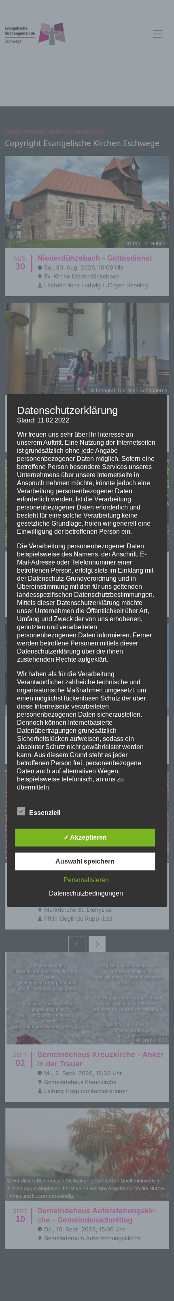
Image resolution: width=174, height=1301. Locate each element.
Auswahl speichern (85, 861)
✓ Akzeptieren (85, 837)
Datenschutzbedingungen (86, 893)
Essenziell (44, 812)
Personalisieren (86, 880)
